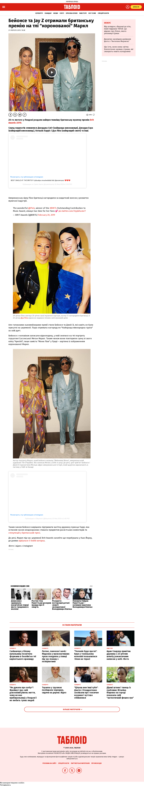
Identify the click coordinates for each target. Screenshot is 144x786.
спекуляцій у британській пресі (24, 532)
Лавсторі (83, 13)
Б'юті (62, 13)
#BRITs (53, 208)
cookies (21, 783)
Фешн (55, 13)
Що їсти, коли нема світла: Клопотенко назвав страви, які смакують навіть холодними (118, 49)
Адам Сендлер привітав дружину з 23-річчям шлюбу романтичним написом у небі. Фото (119, 655)
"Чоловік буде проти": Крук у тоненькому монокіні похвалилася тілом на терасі (85, 655)
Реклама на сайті (49, 763)
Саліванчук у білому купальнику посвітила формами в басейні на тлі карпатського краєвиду (23, 655)
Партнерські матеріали (80, 763)
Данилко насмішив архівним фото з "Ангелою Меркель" (117, 40)
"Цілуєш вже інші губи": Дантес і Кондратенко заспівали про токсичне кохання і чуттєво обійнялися (86, 692)
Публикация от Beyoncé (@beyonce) (38, 518)
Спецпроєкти (103, 13)
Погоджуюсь (5, 785)
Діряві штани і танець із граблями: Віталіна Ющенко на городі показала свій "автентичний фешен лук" (120, 692)
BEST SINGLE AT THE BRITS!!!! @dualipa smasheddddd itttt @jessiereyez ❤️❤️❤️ (40, 180)
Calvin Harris (38, 184)
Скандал (48, 13)
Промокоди (96, 763)
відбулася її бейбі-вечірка (31, 540)
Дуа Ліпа (24, 318)
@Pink (31, 208)
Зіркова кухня (71, 13)
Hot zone (92, 13)
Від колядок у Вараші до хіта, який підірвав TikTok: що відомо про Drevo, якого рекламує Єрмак (117, 30)
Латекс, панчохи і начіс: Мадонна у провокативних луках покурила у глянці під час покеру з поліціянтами (55, 656)
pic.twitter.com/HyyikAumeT (72, 211)
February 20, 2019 (46, 215)
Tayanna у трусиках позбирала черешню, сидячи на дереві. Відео (54, 690)
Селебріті (39, 13)
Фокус (107, 23)
